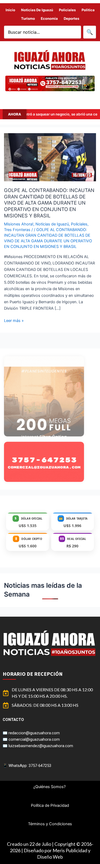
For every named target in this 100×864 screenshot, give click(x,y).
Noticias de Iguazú (37, 10)
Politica (88, 10)
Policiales (67, 10)
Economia (49, 18)
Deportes (71, 18)
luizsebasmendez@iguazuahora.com (41, 745)
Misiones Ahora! (18, 224)
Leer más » (14, 320)
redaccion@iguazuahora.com (34, 733)
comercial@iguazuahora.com (34, 739)
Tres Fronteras (17, 229)
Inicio (10, 10)
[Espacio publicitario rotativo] (50, 83)
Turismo (28, 18)
